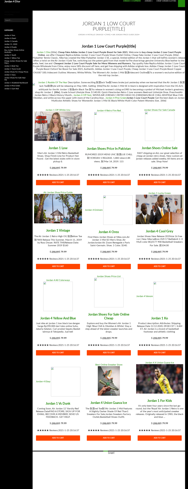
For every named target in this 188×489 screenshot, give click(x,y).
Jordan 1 (148, 1)
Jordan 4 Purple (10, 47)
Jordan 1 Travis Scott (12, 69)
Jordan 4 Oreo (109, 232)
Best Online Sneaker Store (108, 365)
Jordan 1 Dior (44, 52)
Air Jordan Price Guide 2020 (125, 34)
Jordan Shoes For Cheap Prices (16, 72)
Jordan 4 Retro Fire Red (109, 110)
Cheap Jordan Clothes (166, 1)
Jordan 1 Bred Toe (11, 66)
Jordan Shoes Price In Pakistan (109, 148)
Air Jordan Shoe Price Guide (58, 192)
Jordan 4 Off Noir (82, 95)
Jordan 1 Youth (10, 55)
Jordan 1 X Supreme (132, 1)
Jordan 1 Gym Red (11, 89)
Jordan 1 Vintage (58, 230)
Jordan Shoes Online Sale (160, 148)
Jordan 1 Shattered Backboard (16, 83)
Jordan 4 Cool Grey (159, 231)
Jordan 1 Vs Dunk (58, 403)
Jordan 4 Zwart (10, 38)
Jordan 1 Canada (10, 41)
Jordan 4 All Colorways (58, 280)
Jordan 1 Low (58, 148)
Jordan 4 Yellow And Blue (58, 318)
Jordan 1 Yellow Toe (12, 58)
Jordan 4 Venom (144, 296)
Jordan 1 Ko (159, 318)
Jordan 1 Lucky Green (159, 193)
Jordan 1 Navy (10, 75)
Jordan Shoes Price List (109, 276)
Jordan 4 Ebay (43, 381)
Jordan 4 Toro (9, 35)
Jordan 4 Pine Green (115, 98)
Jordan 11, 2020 (10, 44)
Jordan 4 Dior (12, 1)
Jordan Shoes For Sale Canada (159, 110)
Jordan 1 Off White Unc (58, 110)
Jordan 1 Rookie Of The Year (52, 82)
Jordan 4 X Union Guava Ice (159, 362)
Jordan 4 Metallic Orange (90, 34)
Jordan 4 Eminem (94, 210)
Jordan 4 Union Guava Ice (108, 402)
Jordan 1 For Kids (159, 400)
